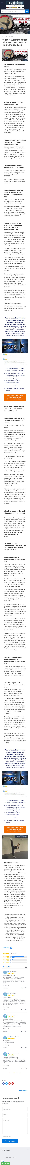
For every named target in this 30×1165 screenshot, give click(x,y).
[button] (6, 985)
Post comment (10, 1141)
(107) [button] (11, 956)
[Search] (27, 11)
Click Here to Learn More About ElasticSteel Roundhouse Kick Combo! (15, 397)
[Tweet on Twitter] (6, 1083)
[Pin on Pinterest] (13, 1083)
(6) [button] (10, 959)
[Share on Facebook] (3, 1083)
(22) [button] (10, 957)
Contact (6, 1163)
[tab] (6, 967)
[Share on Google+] (9, 1083)
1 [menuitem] (13, 1073)
